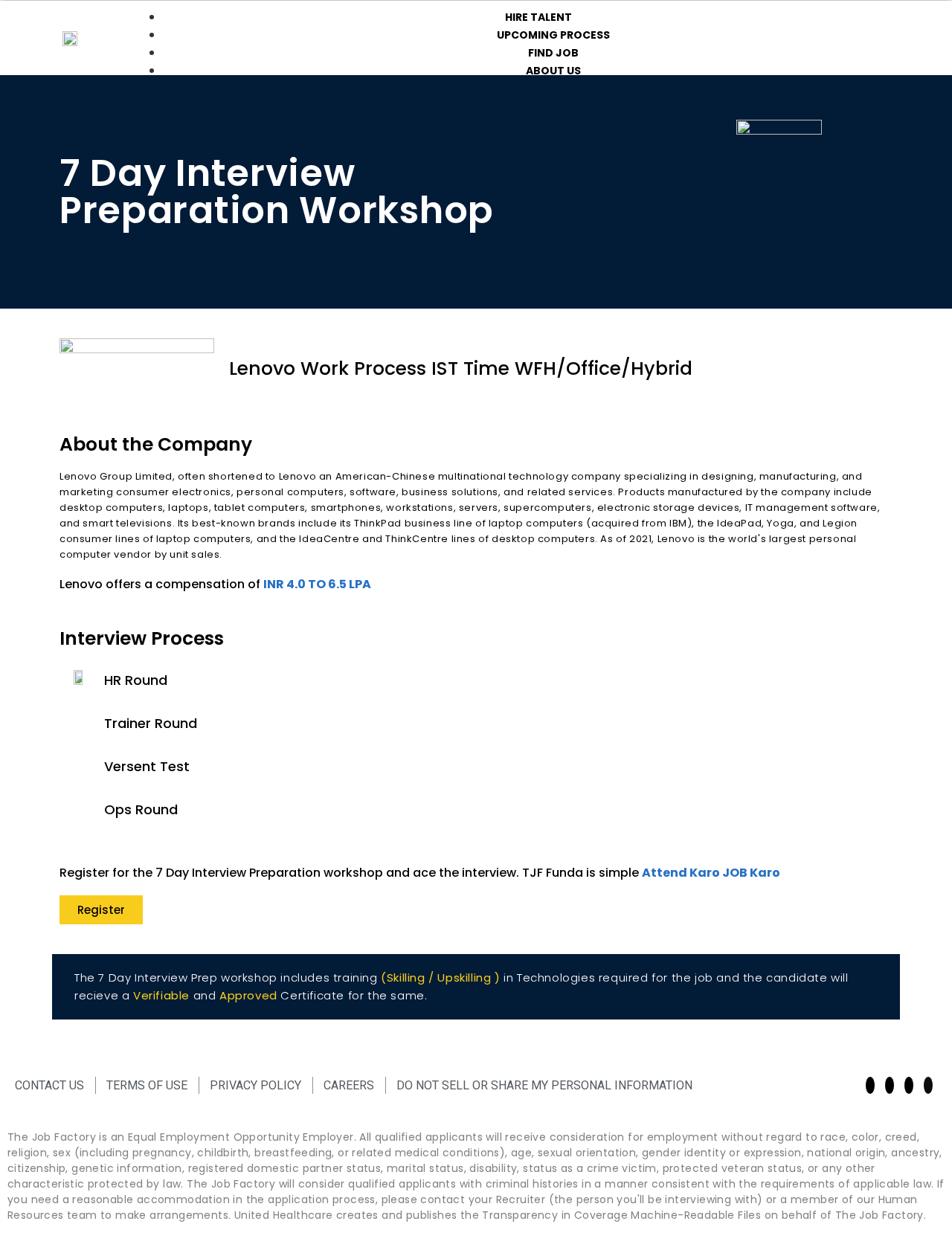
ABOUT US (553, 70)
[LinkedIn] (928, 1085)
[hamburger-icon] (915, 14)
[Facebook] (870, 1085)
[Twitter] (908, 1085)
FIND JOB (553, 52)
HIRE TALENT (538, 17)
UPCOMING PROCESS (553, 35)
